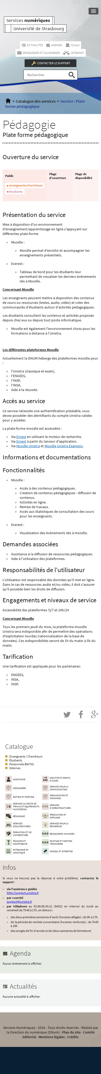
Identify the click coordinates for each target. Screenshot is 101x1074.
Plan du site (71, 1032)
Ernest (21, 436)
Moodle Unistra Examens (64, 446)
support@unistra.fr (19, 902)
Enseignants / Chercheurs (25, 756)
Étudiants (15, 760)
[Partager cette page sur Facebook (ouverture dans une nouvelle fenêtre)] (80, 715)
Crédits (72, 1037)
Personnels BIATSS (21, 764)
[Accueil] (8, 101)
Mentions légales (52, 1037)
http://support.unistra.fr (23, 893)
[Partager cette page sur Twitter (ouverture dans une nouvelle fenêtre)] (67, 715)
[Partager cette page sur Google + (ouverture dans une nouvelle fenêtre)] (94, 715)
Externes (14, 768)
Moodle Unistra (28, 446)
